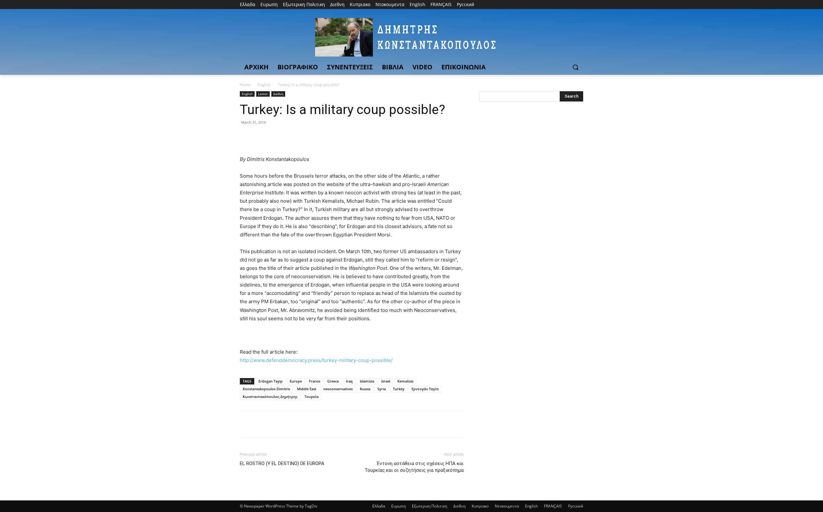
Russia (365, 388)
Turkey (398, 388)
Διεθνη (278, 94)
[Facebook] (543, 4)
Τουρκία (311, 396)
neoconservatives (338, 388)
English (264, 84)
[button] (575, 67)
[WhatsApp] (290, 136)
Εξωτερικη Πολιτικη (429, 506)
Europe (296, 381)
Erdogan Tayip (270, 381)
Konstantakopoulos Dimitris (266, 388)
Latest (263, 94)
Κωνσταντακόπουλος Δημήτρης (270, 396)
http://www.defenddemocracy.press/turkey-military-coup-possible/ (316, 360)
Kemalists (405, 381)
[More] (305, 136)
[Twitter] (561, 4)
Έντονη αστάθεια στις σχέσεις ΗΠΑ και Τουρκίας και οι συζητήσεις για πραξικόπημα (414, 467)
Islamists (367, 381)
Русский (575, 506)
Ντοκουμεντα (507, 506)
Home (245, 84)
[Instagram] (552, 4)
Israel (385, 381)
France (314, 381)
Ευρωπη (398, 506)
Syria (381, 388)
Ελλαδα (378, 506)
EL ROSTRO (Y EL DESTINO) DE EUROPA (282, 463)
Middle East (306, 388)
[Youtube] (579, 4)
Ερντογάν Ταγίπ (425, 388)
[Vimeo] (570, 4)
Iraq (349, 381)
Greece (333, 381)
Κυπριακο (480, 506)
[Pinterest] (275, 136)
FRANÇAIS (553, 506)
